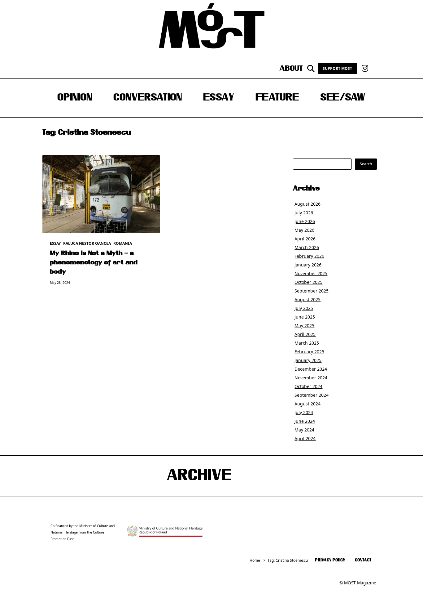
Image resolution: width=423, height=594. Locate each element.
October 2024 (308, 386)
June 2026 (304, 221)
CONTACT (363, 560)
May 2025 (304, 325)
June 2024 (304, 421)
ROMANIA (122, 243)
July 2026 (303, 213)
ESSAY (218, 98)
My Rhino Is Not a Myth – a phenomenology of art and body (93, 262)
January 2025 (307, 360)
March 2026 (306, 247)
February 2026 (309, 256)
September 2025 (311, 291)
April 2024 (305, 438)
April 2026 (305, 239)
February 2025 (309, 352)
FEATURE (277, 98)
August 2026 (307, 204)
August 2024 (307, 404)
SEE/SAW (342, 98)
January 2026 (307, 265)
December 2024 (310, 369)
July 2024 (303, 412)
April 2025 (305, 334)
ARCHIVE (199, 476)
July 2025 (303, 308)
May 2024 (304, 430)
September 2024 (311, 395)
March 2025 (306, 343)
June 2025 (304, 317)
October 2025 (308, 282)
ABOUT (291, 68)
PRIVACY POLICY (330, 560)
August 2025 (307, 299)
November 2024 (310, 378)
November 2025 (310, 273)
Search (366, 164)
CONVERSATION (147, 98)
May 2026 (304, 230)
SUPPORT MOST (337, 68)
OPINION (74, 98)
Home (255, 560)
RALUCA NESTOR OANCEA (87, 243)
